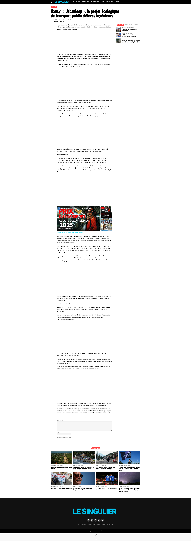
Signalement (110, 524)
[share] (97, 208)
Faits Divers (96, 2)
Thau (73, 2)
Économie (89, 2)
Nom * (58, 432)
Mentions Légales (82, 524)
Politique (78, 2)
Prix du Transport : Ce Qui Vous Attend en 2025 (76, 209)
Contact (104, 524)
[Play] (106, 221)
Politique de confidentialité (94, 524)
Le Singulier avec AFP (59, 21)
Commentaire (60, 420)
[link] (59, 208)
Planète (102, 2)
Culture (108, 2)
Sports (113, 2)
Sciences (63, 442)
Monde (117, 2)
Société (84, 2)
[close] (96, 535)
